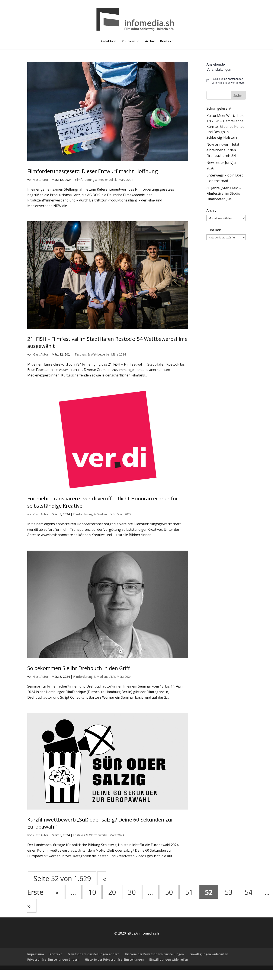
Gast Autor (40, 180)
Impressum (35, 954)
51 (189, 892)
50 (169, 892)
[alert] (226, 80)
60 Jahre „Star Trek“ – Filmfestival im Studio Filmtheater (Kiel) (223, 193)
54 (248, 892)
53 (228, 892)
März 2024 (125, 180)
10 (92, 892)
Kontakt (166, 41)
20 (112, 892)
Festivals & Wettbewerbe (92, 354)
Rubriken (128, 41)
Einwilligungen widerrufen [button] (208, 954)
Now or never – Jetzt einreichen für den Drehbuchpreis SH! (222, 150)
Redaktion (108, 41)
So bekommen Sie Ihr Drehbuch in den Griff (78, 668)
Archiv (150, 41)
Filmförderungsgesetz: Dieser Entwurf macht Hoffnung (92, 171)
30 (132, 892)
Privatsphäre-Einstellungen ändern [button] (93, 954)
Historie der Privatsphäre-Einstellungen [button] (154, 954)
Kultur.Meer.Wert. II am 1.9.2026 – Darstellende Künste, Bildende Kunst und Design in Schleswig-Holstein (225, 126)
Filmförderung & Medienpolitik (96, 180)
